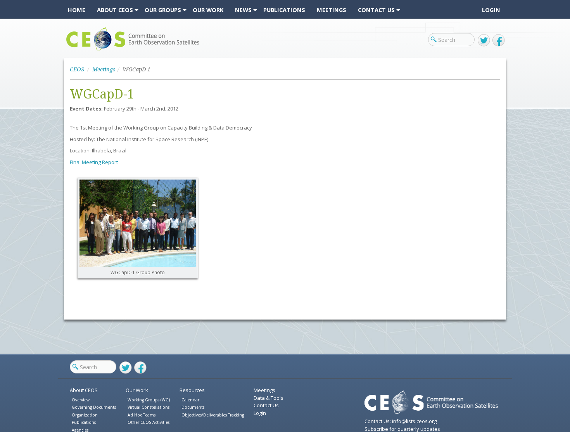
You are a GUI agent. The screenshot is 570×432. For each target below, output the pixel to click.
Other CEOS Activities (148, 422)
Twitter (484, 40)
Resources (192, 390)
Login (491, 10)
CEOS (77, 69)
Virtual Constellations (148, 407)
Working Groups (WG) (149, 400)
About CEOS (84, 390)
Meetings (104, 69)
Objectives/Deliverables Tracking (212, 415)
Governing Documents (94, 407)
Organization (85, 415)
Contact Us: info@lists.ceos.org (400, 421)
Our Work (137, 390)
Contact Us (266, 405)
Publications (84, 422)
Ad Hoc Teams (141, 415)
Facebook (498, 40)
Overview (81, 400)
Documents (192, 407)
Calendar (190, 400)
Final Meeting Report (94, 162)
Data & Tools (268, 397)
